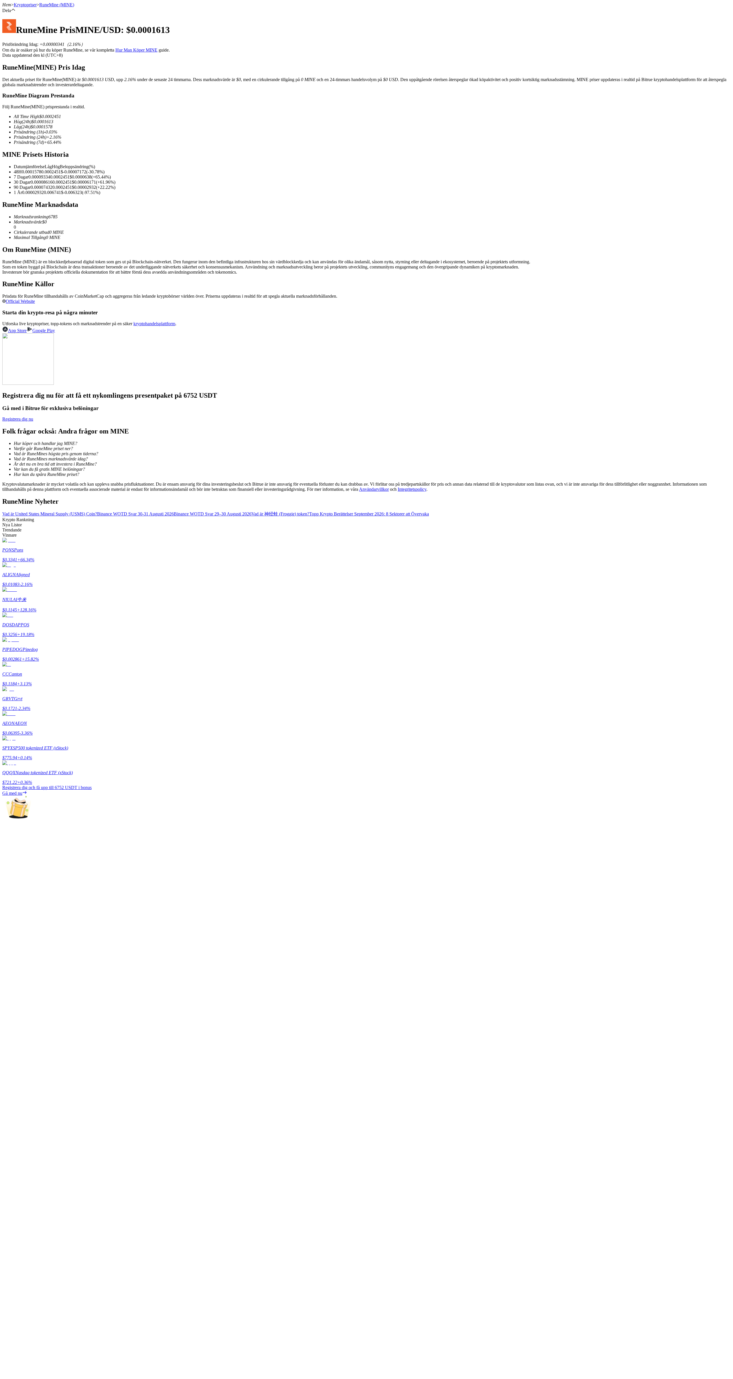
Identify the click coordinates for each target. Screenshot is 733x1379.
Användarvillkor (374, 489)
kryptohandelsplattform (154, 323)
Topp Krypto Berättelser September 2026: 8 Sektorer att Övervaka (369, 513)
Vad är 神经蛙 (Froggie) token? (280, 513)
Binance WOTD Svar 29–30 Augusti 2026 (212, 513)
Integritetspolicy (412, 489)
